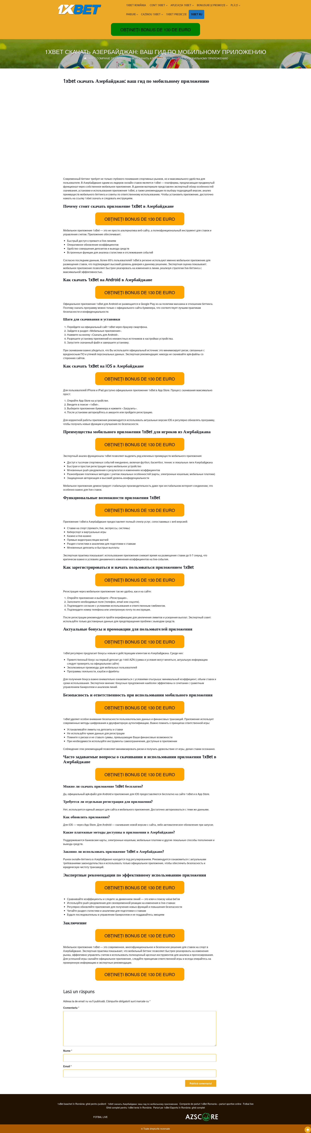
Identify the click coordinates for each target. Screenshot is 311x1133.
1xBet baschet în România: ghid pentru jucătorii (82, 1103)
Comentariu (71, 1008)
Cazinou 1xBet (151, 14)
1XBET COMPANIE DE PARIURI (106, 58)
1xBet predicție (176, 14)
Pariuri (131, 14)
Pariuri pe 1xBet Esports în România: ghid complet (179, 1107)
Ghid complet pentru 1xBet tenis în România (129, 1107)
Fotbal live (248, 1103)
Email (67, 1066)
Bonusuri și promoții (211, 5)
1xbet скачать (93, 198)
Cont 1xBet (157, 5)
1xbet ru (196, 14)
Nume (67, 1051)
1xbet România (136, 5)
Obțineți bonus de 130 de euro (155, 29)
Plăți (234, 5)
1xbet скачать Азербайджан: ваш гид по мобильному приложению (143, 1103)
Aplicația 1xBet (181, 5)
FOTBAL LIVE (100, 1117)
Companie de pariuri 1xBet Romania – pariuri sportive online (210, 1103)
